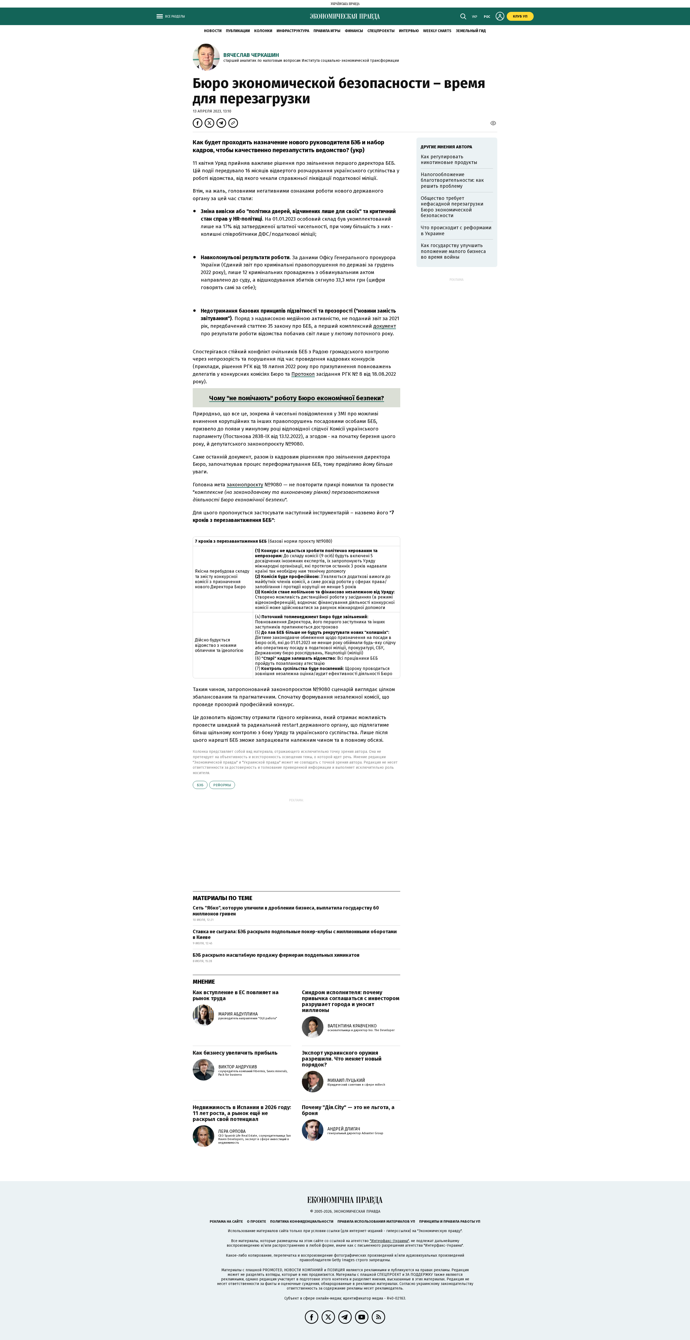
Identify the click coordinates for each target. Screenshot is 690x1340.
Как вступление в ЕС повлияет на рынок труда (236, 995)
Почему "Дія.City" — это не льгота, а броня (348, 1110)
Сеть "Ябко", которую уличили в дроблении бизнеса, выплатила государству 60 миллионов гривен (286, 911)
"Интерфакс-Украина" (389, 1241)
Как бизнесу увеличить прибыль (235, 1053)
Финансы (354, 31)
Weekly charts (437, 31)
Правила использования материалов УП (376, 1221)
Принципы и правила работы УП (449, 1221)
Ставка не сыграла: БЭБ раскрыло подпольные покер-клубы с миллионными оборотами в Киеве (295, 935)
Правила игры (326, 31)
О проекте (256, 1221)
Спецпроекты (381, 31)
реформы (222, 785)
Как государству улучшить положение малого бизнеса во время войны (453, 251)
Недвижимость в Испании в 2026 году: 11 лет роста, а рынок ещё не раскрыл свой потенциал (242, 1113)
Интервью (409, 31)
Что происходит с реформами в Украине (456, 231)
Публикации (238, 31)
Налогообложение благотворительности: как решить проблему (452, 180)
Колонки (263, 31)
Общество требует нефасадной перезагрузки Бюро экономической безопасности (452, 207)
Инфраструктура (293, 31)
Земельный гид (471, 31)
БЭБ (200, 785)
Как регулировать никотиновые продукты (449, 160)
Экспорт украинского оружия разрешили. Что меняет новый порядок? (342, 1059)
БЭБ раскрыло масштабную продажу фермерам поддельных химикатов (276, 955)
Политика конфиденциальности (301, 1221)
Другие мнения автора (446, 146)
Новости (213, 31)
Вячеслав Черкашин (251, 55)
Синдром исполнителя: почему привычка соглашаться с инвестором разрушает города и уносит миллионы (350, 1001)
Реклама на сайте (226, 1221)
